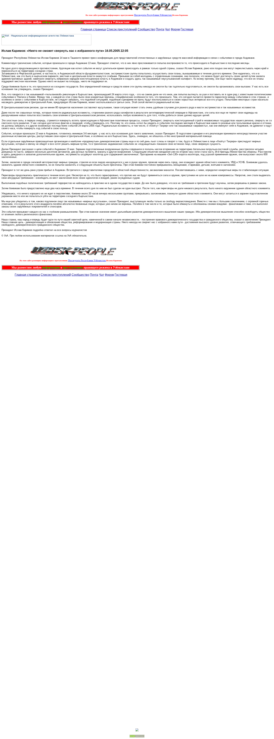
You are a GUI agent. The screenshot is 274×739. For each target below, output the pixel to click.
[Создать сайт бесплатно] (137, 736)
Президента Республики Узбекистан (153, 15)
